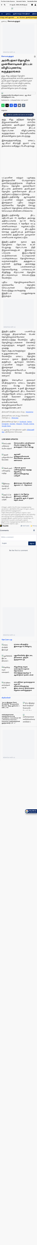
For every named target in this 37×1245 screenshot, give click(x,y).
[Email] (19, 105)
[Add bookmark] (35, 56)
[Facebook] (11, 105)
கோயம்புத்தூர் (7, 56)
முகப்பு (8, 14)
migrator (4, 110)
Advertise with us (9, 52)
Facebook (22, 422)
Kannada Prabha (21, 1)
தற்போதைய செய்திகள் (21, 14)
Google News (6, 426)
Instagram (5, 424)
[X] (7, 105)
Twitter (29, 422)
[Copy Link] (23, 105)
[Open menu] (1, 4)
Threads (25, 424)
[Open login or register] (35, 4)
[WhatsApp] (3, 105)
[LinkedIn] (15, 105)
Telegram (19, 424)
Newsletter (29, 412)
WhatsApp (15, 418)
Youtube (12, 424)
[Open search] (4, 4)
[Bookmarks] (32, 4)
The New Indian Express (8, 1)
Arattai (31, 424)
